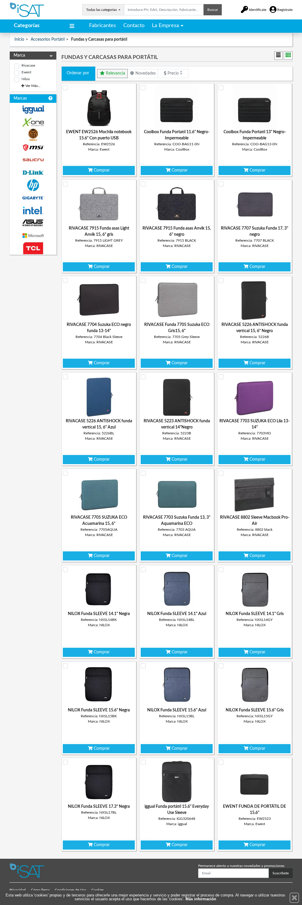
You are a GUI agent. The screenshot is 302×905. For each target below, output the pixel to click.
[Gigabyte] (33, 198)
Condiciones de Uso (70, 890)
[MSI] (33, 147)
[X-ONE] (33, 122)
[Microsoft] (33, 235)
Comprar (101, 170)
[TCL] (33, 248)
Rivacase (28, 65)
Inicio (19, 39)
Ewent (26, 72)
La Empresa (165, 25)
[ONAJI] (33, 134)
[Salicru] (33, 160)
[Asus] (33, 223)
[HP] (33, 185)
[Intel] (33, 210)
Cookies (97, 890)
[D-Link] (33, 172)
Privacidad (17, 890)
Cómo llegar (40, 890)
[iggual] (33, 109)
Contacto (134, 25)
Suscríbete (281, 873)
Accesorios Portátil (48, 39)
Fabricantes (102, 25)
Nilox (26, 79)
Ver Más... (32, 86)
